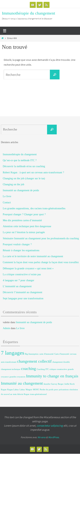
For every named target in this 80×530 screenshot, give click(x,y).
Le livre (7, 196)
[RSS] (46, 5)
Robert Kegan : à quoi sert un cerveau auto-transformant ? (33, 172)
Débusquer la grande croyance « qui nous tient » (28, 268)
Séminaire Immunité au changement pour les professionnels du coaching (41, 238)
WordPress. (53, 437)
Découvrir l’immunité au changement (22, 292)
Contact (7, 202)
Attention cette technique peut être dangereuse (27, 226)
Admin (6, 328)
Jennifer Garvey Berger (54, 384)
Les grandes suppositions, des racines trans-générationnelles (34, 208)
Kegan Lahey (13, 390)
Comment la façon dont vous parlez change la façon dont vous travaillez (41, 262)
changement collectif (34, 361)
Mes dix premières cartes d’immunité (22, 220)
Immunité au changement (22, 383)
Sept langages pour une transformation (23, 298)
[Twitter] (40, 5)
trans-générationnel (38, 394)
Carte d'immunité (61, 354)
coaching (28, 368)
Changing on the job (13, 184)
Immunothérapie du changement (28, 13)
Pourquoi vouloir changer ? (17, 244)
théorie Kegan (23, 394)
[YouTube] (33, 5)
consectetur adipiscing (50, 425)
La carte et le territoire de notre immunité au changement (33, 256)
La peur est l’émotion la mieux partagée (24, 232)
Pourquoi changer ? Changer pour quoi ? (24, 214)
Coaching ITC (43, 369)
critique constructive (58, 369)
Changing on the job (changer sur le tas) (24, 178)
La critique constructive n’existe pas (22, 274)
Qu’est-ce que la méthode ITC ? (19, 160)
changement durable (61, 362)
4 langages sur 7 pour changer (18, 280)
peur (56, 390)
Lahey (22, 390)
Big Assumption (32, 354)
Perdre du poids (46, 390)
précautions (64, 390)
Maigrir (29, 390)
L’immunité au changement (17, 286)
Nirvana (42, 437)
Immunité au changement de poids (21, 190)
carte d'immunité (46, 354)
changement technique (10, 369)
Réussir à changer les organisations (21, 250)
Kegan (4, 390)
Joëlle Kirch (69, 384)
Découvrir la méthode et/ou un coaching (24, 166)
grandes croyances (17, 377)
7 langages (12, 353)
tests (15, 394)
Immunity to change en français (52, 376)
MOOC (36, 390)
